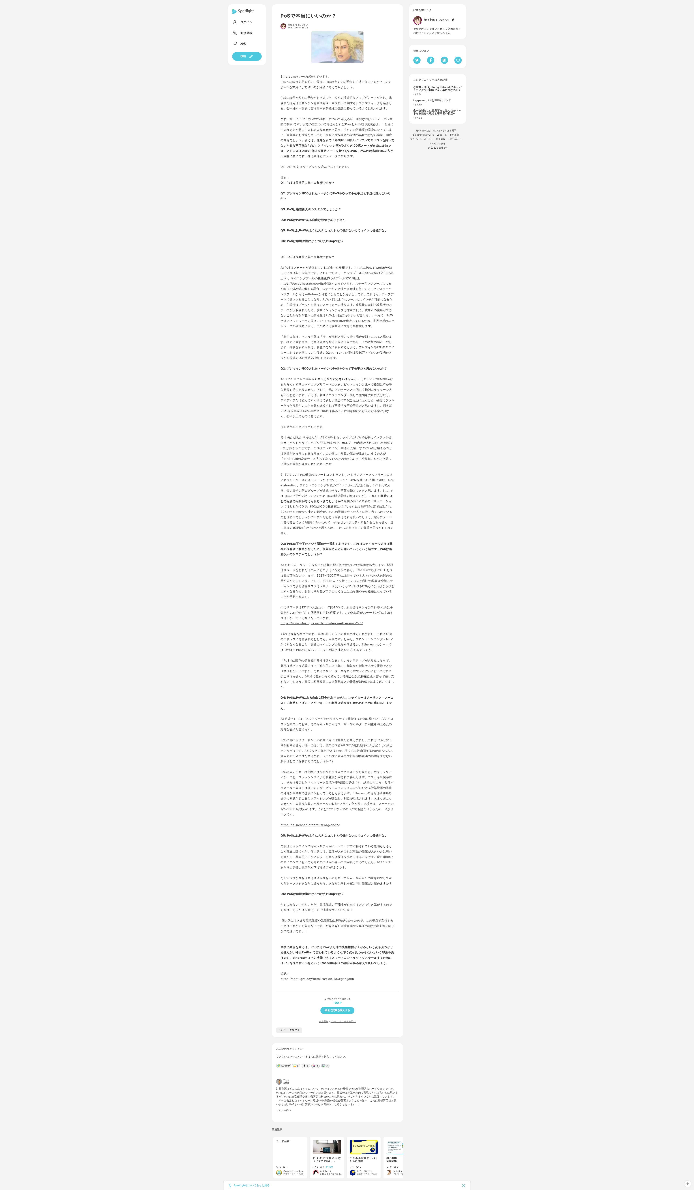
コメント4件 (282, 1110)
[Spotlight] (243, 14)
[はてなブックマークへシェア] (444, 60)
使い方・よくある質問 (444, 130)
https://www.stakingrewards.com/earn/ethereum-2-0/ (321, 623)
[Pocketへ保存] (458, 60)
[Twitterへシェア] (417, 60)
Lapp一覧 (442, 135)
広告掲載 (440, 139)
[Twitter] (453, 20)
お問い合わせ (455, 139)
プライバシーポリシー (421, 139)
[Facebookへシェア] (430, 60)
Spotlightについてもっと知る (252, 1185)
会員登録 (323, 1021)
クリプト (289, 1030)
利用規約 (454, 135)
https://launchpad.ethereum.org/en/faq (310, 825)
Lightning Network (423, 135)
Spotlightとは (423, 130)
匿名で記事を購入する (337, 1010)
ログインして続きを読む (343, 1021)
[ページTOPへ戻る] (687, 1184)
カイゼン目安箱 (437, 143)
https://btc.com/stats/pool (300, 283)
